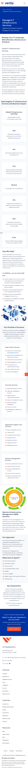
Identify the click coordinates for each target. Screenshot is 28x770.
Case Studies (5, 734)
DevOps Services (11, 437)
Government (5, 712)
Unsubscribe (19, 751)
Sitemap (12, 751)
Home (3, 9)
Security (4, 688)
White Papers (5, 743)
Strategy (4, 673)
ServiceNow (5, 691)
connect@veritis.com (14, 605)
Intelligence (5, 685)
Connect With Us (14, 629)
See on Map (5, 663)
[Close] (26, 757)
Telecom (4, 721)
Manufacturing (6, 718)
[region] (14, 763)
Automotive (5, 704)
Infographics (5, 740)
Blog (3, 731)
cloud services (16, 138)
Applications (5, 676)
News (3, 737)
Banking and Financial (7, 707)
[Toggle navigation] (24, 3)
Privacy (5, 751)
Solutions (9, 9)
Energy (4, 710)
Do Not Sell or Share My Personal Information (12, 767)
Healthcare (5, 715)
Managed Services (13, 352)
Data (3, 682)
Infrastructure (6, 694)
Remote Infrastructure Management (11, 523)
